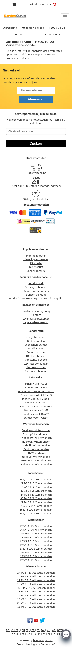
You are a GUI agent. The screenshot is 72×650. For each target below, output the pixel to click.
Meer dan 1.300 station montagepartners (36, 185)
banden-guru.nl (43, 640)
